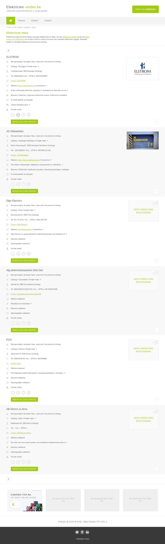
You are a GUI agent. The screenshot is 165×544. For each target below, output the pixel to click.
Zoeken (34, 20)
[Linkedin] (87, 532)
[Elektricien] (10, 20)
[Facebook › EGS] (18, 393)
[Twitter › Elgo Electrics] (13, 254)
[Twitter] (77, 532)
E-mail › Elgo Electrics (19, 225)
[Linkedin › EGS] (23, 393)
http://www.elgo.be (25, 229)
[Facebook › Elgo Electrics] (18, 254)
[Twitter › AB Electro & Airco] (13, 462)
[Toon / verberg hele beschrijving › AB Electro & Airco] (50, 442)
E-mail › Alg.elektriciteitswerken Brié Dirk (26, 294)
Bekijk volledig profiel (24, 122)
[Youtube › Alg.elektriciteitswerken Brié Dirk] (29, 323)
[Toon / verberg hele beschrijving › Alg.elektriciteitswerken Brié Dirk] (50, 303)
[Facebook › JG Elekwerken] (18, 184)
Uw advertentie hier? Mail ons (63, 500)
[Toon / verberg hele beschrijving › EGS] (50, 373)
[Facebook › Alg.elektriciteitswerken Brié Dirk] (18, 323)
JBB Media (80, 538)
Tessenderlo (23, 279)
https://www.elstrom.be (26, 86)
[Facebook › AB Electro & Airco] (18, 462)
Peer (20, 210)
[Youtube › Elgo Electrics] (29, 254)
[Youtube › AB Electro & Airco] (29, 462)
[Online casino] (26, 501)
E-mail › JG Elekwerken (19, 155)
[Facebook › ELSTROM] (18, 115)
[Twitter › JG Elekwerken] (13, 184)
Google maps (33, 66)
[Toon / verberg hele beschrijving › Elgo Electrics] (50, 234)
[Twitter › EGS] (13, 393)
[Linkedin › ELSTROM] (23, 115)
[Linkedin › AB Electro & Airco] (23, 462)
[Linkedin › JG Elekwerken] (23, 184)
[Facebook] (82, 532)
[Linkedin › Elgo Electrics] (23, 254)
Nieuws (21, 20)
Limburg (14, 66)
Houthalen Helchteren (27, 141)
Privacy (87, 538)
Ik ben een (145, 9)
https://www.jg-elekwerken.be (29, 160)
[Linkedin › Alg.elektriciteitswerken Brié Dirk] (23, 323)
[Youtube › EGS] (29, 393)
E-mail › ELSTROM (18, 81)
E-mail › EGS (16, 363)
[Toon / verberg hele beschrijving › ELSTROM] (50, 90)
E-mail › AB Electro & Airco (21, 433)
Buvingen (22, 66)
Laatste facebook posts (21, 105)
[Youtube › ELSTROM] (29, 115)
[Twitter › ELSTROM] (13, 115)
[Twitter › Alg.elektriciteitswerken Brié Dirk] (13, 323)
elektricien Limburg (70, 37)
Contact (47, 20)
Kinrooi (21, 349)
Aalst (20, 418)
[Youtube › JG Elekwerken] (29, 184)
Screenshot (41, 86)
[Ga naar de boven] (156, 122)
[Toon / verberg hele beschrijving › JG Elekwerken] (50, 164)
